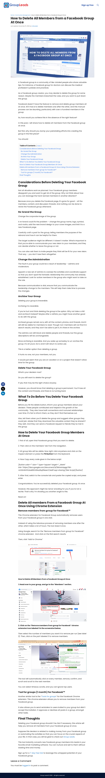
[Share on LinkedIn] (3, 393)
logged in (26, 765)
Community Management (22, 15)
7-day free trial (36, 753)
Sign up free (87, 5)
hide (38, 146)
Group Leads (69, 737)
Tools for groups (49, 696)
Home (12, 15)
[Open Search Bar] (97, 5)
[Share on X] (3, 389)
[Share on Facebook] (3, 384)
